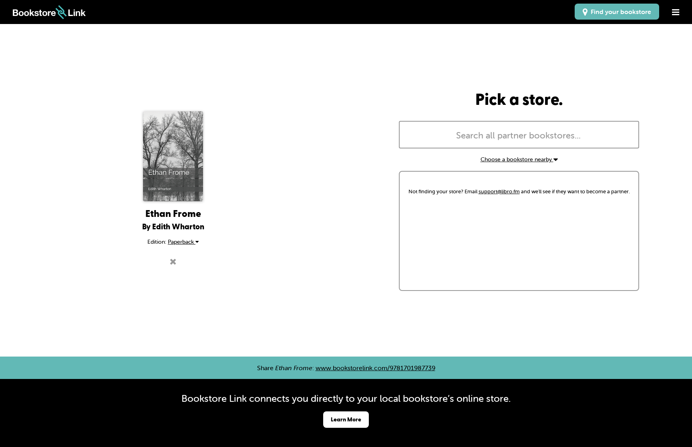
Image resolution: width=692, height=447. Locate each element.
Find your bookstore (619, 12)
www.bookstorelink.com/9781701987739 (375, 368)
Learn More (346, 419)
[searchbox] (519, 136)
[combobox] (519, 135)
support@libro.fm (499, 191)
